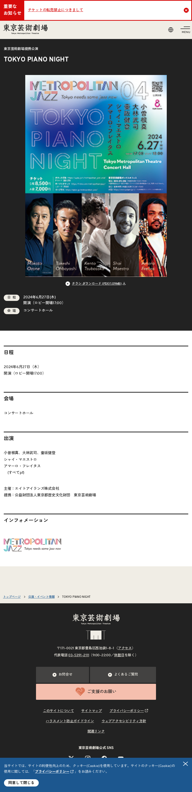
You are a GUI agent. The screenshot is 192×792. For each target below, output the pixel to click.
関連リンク (96, 731)
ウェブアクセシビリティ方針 (124, 721)
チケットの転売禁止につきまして (55, 10)
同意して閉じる (21, 783)
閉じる (185, 763)
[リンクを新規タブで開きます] (32, 548)
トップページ (12, 596)
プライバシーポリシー (52, 772)
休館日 (119, 655)
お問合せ (65, 674)
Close (186, 10)
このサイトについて (58, 711)
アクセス (125, 648)
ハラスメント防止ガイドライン (70, 721)
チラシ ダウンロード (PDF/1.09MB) (97, 283)
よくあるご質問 (126, 674)
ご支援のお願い (101, 692)
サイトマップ (91, 711)
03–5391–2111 (78, 655)
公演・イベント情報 (41, 596)
